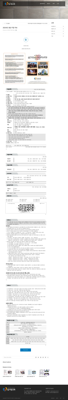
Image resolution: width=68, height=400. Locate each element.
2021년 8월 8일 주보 (31, 376)
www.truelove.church (54, 391)
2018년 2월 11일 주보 (19, 376)
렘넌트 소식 (53, 28)
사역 (53, 3)
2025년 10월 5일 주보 (7, 376)
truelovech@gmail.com (54, 392)
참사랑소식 (53, 26)
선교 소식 (53, 33)
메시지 (48, 3)
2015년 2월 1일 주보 (43, 376)
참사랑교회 (42, 3)
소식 (58, 3)
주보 (16, 30)
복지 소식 (53, 31)
